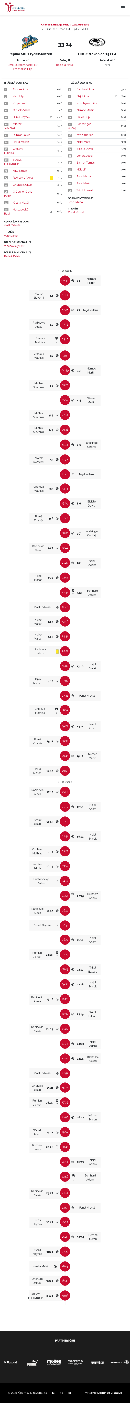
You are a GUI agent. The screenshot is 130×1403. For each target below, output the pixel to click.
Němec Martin (85, 110)
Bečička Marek (65, 65)
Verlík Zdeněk (12, 225)
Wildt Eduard (85, 190)
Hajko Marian (21, 141)
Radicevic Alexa (23, 177)
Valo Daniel (11, 235)
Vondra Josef (85, 155)
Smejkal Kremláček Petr (22, 65)
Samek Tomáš (86, 162)
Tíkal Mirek (83, 183)
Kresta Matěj (21, 202)
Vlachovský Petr (14, 246)
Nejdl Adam (84, 96)
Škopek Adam (21, 89)
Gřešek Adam (21, 110)
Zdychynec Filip (87, 103)
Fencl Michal (75, 202)
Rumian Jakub (21, 135)
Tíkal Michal (84, 176)
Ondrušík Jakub (22, 184)
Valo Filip (18, 96)
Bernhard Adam (86, 89)
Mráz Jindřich (85, 135)
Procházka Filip (22, 69)
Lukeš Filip (83, 117)
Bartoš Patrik (12, 256)
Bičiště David (85, 148)
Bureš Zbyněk (21, 117)
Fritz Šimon (20, 170)
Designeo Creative (109, 1392)
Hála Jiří (81, 169)
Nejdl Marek (84, 141)
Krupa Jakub (20, 103)
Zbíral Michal (76, 212)
